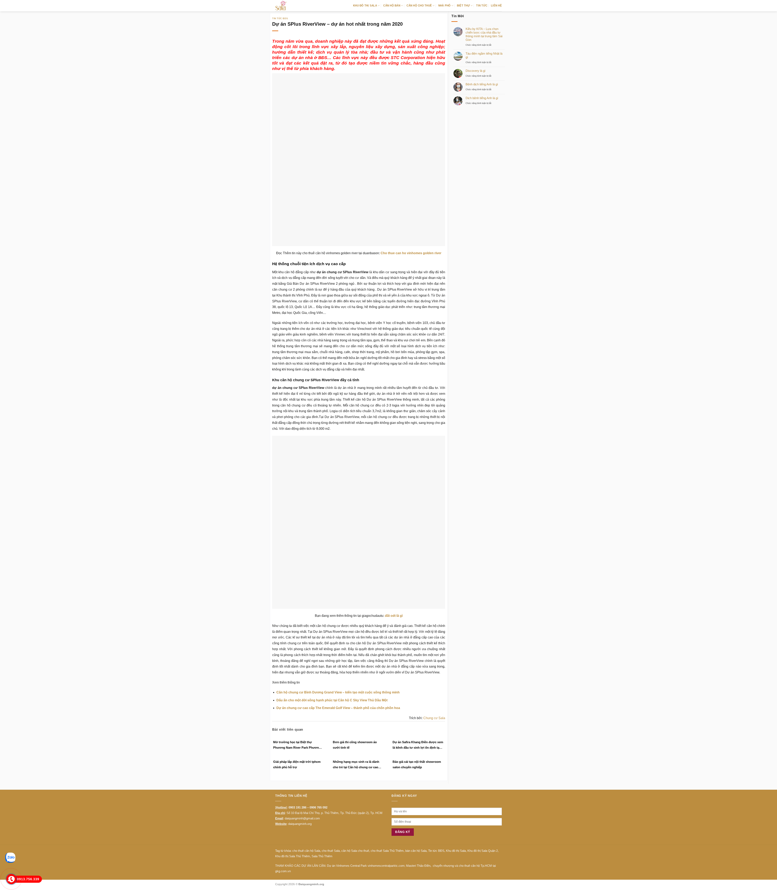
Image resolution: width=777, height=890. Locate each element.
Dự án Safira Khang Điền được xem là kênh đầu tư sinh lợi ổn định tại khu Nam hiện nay (418, 745)
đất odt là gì (394, 615)
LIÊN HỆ (496, 5)
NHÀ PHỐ (444, 5)
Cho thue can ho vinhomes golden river (411, 253)
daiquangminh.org (300, 823)
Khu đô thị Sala (456, 850)
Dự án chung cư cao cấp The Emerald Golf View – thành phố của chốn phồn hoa (338, 708)
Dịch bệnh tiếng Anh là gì (482, 98)
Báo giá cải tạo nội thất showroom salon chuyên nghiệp (417, 764)
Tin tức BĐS (436, 850)
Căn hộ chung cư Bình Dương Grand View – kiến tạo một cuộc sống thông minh (338, 692)
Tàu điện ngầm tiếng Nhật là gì (484, 55)
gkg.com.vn (283, 871)
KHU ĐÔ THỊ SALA (365, 5)
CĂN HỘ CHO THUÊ (419, 5)
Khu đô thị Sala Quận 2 (482, 850)
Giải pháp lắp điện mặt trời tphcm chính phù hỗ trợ (297, 764)
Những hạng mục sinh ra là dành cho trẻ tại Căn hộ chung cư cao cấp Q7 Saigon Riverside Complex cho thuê (357, 765)
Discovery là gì (475, 70)
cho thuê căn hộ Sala (306, 850)
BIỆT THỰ (463, 5)
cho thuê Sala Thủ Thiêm (387, 850)
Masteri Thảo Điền (418, 865)
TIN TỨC (481, 5)
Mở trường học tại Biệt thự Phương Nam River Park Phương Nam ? (297, 745)
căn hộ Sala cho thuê (355, 850)
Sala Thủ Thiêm (322, 856)
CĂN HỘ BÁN (391, 5)
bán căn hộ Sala (416, 850)
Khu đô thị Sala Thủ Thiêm (292, 856)
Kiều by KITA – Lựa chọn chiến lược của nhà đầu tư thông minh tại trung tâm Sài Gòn (484, 34)
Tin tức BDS (280, 18)
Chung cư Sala (434, 718)
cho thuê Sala (331, 850)
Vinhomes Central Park (351, 865)
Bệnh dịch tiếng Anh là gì (482, 84)
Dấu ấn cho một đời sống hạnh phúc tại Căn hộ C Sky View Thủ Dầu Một (331, 700)
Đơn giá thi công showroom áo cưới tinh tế (355, 744)
